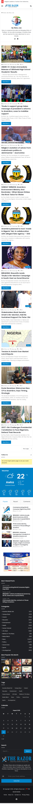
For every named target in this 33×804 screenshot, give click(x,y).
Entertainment (6, 622)
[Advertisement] (16, 26)
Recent (15, 501)
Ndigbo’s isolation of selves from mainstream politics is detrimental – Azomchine (16, 150)
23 (29, 728)
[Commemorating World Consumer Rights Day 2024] (7, 509)
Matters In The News (8, 633)
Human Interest (6, 628)
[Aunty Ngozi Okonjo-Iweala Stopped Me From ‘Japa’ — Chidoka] (27, 675)
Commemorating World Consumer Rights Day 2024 (21, 508)
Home (5, 794)
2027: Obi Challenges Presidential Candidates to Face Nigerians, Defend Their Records (16, 430)
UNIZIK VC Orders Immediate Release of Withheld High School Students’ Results (15, 69)
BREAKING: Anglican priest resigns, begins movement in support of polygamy (21, 543)
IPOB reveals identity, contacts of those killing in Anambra (21, 525)
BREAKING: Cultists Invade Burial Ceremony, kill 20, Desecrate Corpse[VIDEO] (21, 517)
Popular (5, 501)
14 (20, 724)
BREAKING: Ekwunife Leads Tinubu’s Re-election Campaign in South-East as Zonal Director (15, 275)
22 (25, 728)
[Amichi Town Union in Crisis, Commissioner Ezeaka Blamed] (27, 669)
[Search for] (31, 7)
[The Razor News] (11, 5)
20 (16, 728)
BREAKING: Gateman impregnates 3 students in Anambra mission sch (21, 534)
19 (12, 728)
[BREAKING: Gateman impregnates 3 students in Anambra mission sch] (7, 535)
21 (20, 728)
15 (25, 724)
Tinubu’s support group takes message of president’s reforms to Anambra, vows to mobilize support (16, 110)
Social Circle (5, 644)
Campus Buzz (6, 614)
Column (4, 617)
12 (12, 724)
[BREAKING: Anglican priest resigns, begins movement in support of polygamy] (7, 543)
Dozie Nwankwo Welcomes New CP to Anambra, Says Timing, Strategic (15, 390)
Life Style (5, 631)
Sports (4, 647)
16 (29, 724)
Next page (26, 448)
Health (4, 625)
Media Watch (6, 636)
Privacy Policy (25, 794)
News (4, 639)
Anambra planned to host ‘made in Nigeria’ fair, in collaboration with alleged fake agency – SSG (16, 231)
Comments (26, 501)
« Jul (2, 739)
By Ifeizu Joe (6, 64)
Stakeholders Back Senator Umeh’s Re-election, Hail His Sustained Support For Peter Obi (15, 315)
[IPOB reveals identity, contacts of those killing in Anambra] (7, 526)
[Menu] (2, 7)
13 (16, 724)
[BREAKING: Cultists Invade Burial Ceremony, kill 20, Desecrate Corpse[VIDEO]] (7, 517)
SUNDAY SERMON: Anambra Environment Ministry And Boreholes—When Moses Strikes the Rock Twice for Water (15, 191)
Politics (4, 642)
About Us (10, 794)
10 (3, 724)
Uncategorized (6, 650)
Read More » (6, 81)
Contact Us (18, 794)
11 (7, 724)
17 (3, 728)
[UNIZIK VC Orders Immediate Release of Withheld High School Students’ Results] (6, 675)
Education (5, 620)
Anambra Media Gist (8, 611)
